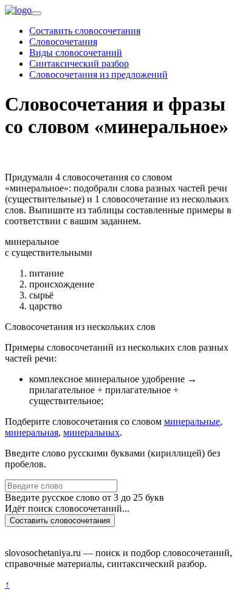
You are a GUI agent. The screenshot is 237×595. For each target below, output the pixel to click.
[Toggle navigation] (36, 13)
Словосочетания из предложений (98, 74)
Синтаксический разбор (79, 63)
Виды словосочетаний (75, 52)
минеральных (91, 432)
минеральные (192, 421)
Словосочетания (63, 41)
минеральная (31, 432)
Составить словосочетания (84, 31)
